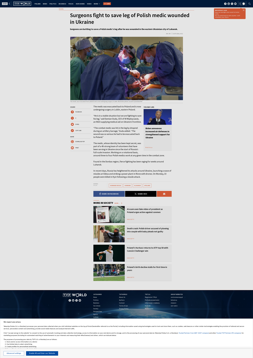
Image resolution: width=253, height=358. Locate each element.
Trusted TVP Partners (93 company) (228, 333)
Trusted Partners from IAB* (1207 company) (194, 333)
